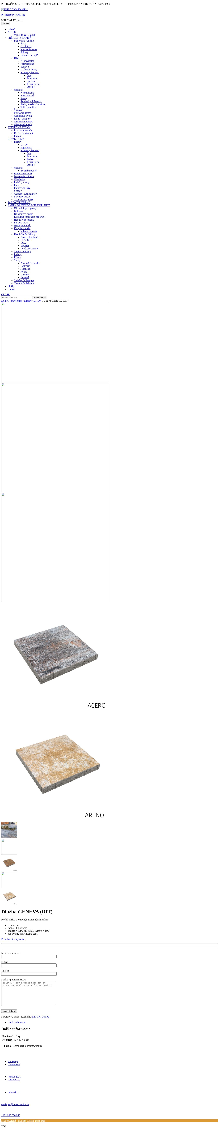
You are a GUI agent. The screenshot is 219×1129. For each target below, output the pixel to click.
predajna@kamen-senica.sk (15, 1104)
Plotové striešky (22, 188)
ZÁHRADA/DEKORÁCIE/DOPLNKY (29, 205)
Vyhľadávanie (39, 297)
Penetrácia (32, 78)
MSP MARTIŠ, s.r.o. (12, 1120)
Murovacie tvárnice (24, 176)
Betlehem (25, 266)
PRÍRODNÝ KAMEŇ (13, 14)
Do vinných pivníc (23, 214)
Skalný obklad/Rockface (33, 104)
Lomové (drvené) (23, 130)
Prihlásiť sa (13, 1092)
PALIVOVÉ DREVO (19, 202)
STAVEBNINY (16, 138)
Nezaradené (14, 1064)
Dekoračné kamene (24, 40)
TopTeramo (26, 147)
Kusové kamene (29, 49)
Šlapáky (18, 110)
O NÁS (12, 29)
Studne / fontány (22, 251)
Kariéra (11, 289)
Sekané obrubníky (23, 121)
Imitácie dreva (21, 222)
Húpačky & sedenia (24, 219)
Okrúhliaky (26, 46)
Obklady (18, 89)
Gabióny (18, 211)
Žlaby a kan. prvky (23, 199)
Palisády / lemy (21, 182)
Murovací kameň (22, 112)
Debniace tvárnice (23, 173)
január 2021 (14, 1079)
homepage (13, 1061)
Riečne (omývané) (23, 133)
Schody (18, 190)
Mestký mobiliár (22, 225)
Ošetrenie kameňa (23, 124)
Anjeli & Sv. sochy (30, 263)
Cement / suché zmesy (25, 193)
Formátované (27, 63)
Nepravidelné (27, 61)
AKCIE (12, 32)
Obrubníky (19, 179)
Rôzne (17, 257)
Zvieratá (25, 277)
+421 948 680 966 (10, 1115)
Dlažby (17, 58)
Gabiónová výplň (29, 55)
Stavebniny (16, 300)
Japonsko (25, 268)
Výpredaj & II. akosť (24, 35)
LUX (23, 242)
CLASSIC (26, 240)
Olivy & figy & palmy (25, 208)
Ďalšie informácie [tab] (16, 1022)
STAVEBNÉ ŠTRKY (19, 127)
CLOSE (5, 294)
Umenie (25, 274)
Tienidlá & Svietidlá (24, 283)
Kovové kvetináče (30, 237)
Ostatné (31, 87)
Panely (24, 98)
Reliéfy (17, 254)
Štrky (23, 43)
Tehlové (25, 66)
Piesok (17, 136)
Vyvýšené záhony (29, 248)
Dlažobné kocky (29, 69)
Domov (5, 300)
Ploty (16, 185)
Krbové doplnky (29, 231)
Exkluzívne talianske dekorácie (30, 216)
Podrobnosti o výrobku (13, 939)
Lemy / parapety (22, 118)
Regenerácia (33, 84)
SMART (25, 245)
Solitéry (24, 52)
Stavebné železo (22, 196)
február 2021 (14, 1076)
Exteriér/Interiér (28, 170)
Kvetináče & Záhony (24, 234)
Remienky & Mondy (31, 101)
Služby (11, 286)
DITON (25, 144)
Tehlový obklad (28, 107)
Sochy (17, 260)
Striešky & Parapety (24, 280)
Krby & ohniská (22, 228)
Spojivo (31, 81)
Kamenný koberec (30, 72)
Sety (29, 75)
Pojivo (30, 159)
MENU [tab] (6, 23)
